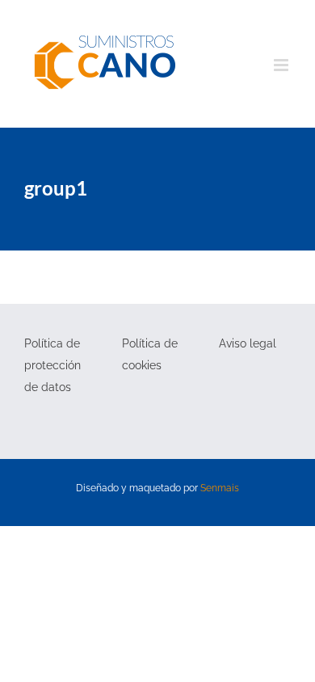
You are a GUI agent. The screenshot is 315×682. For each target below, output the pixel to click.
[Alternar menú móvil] (282, 65)
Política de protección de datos (52, 365)
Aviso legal (247, 343)
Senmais (219, 488)
